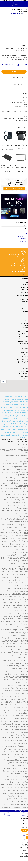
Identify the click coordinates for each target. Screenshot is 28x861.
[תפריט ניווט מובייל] (26, 4)
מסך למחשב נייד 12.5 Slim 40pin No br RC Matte (20, 167)
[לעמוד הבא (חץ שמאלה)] (26, 834)
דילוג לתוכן (25, 835)
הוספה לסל (14, 71)
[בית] (26, 13)
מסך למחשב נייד (23, 239)
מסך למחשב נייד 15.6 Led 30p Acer (12, 13)
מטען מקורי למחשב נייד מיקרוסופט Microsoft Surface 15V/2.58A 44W (7, 145)
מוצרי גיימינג (24, 242)
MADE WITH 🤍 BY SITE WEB (21, 811)
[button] (14, 416)
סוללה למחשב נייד (22, 236)
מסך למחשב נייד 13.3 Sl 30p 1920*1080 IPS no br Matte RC (7, 167)
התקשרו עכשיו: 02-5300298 (18, 274)
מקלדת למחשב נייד (22, 241)
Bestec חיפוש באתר (17, 84)
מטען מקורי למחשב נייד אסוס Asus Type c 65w (21, 144)
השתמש (24, 830)
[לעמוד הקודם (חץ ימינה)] (27, 834)
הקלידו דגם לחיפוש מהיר (21, 222)
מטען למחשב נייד (22, 238)
